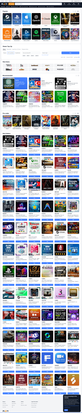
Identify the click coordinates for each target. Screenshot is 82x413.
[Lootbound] (34, 65)
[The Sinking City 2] (22, 65)
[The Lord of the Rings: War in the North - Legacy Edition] (73, 65)
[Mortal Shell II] (9, 65)
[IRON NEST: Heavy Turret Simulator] (34, 69)
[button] (61, 4)
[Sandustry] (47, 65)
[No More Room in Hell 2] (9, 69)
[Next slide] (75, 11)
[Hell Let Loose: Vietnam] (60, 65)
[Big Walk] (47, 69)
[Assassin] (73, 69)
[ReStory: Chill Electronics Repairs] (22, 69)
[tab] (4, 49)
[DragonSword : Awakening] (60, 69)
